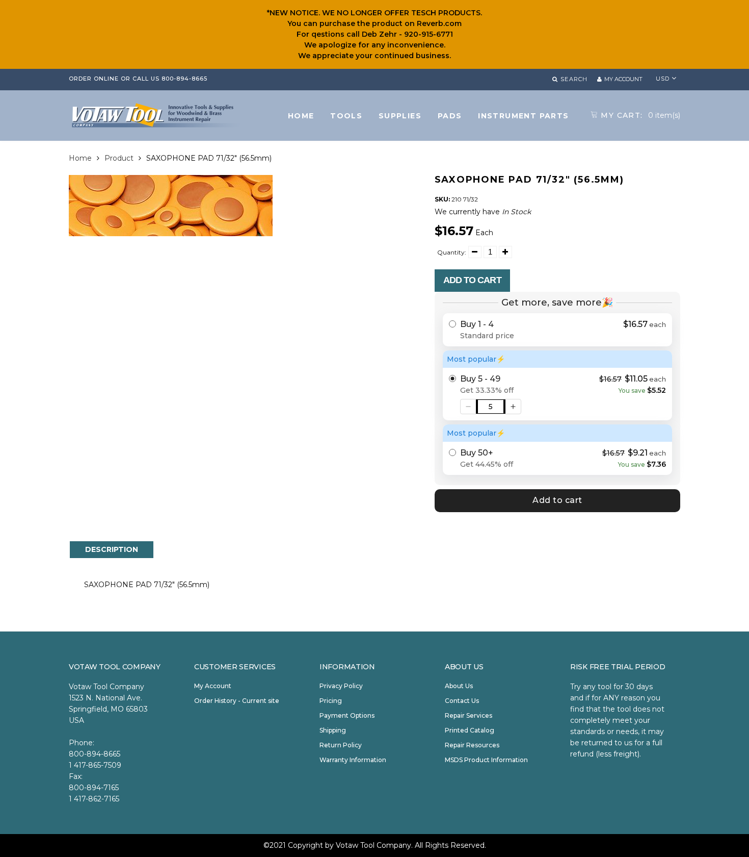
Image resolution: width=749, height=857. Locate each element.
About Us (459, 686)
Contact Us (462, 700)
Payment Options (346, 715)
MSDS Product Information (486, 760)
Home (80, 158)
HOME (301, 115)
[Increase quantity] (513, 406)
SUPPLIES (400, 115)
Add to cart (472, 280)
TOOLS (346, 115)
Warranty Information (352, 760)
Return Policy (340, 745)
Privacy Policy (341, 686)
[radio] (558, 329)
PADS (450, 115)
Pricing (330, 700)
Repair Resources (472, 745)
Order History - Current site (236, 700)
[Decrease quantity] (468, 406)
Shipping (332, 730)
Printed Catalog (469, 730)
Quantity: (451, 252)
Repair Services (468, 715)
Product (118, 158)
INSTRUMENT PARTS (523, 115)
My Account (212, 686)
